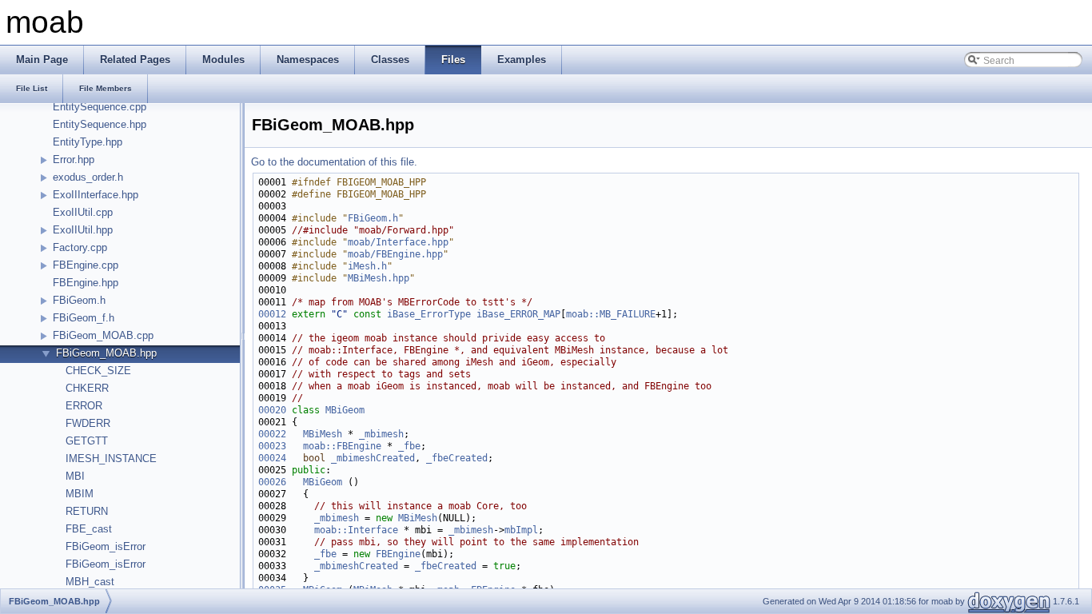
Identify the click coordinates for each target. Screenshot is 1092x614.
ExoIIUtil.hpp (83, 230)
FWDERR (88, 423)
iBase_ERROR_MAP (518, 314)
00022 (272, 434)
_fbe (409, 446)
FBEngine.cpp (85, 265)
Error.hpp (73, 159)
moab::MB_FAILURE (611, 314)
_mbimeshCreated (373, 458)
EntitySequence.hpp (99, 124)
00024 (272, 458)
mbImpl (521, 530)
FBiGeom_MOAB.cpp (103, 335)
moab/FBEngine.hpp (395, 254)
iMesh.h (367, 266)
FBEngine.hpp (85, 283)
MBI (75, 476)
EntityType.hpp (87, 142)
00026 (272, 482)
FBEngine (398, 554)
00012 (272, 314)
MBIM (80, 494)
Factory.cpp (80, 247)
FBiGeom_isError (105, 546)
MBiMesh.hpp (378, 278)
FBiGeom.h (79, 300)
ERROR (84, 406)
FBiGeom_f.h (83, 318)
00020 (272, 410)
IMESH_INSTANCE (111, 458)
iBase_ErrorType (429, 314)
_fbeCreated (457, 458)
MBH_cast (90, 582)
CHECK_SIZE (98, 371)
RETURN (87, 511)
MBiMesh (322, 434)
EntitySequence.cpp (99, 107)
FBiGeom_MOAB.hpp (106, 353)
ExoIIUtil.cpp (83, 212)
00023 (272, 446)
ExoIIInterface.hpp (95, 195)
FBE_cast (89, 529)
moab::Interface (356, 530)
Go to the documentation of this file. (334, 162)
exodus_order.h (88, 177)
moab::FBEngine (342, 446)
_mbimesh (381, 434)
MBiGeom (345, 410)
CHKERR (87, 388)
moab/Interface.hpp (398, 242)
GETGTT (87, 441)
